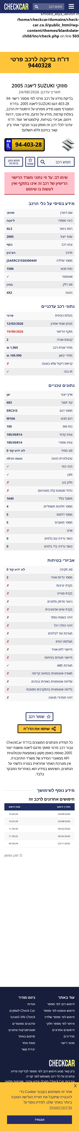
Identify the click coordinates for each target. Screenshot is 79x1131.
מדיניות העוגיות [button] (61, 1107)
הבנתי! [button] (39, 1119)
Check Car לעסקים (22, 1010)
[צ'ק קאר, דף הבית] (16, 6)
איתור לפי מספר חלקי (60, 1023)
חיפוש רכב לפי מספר (61, 1004)
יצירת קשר (28, 1049)
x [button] (75, 1085)
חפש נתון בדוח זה (14, 161)
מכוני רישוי (68, 1042)
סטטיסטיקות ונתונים (22, 1029)
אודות (31, 1004)
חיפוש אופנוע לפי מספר (59, 1010)
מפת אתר (28, 1042)
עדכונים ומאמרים (23, 1023)
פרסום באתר (26, 1036)
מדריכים (69, 1036)
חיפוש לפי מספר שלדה (60, 1017)
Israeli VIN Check (23, 1017)
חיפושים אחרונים (63, 1029)
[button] (72, 6)
